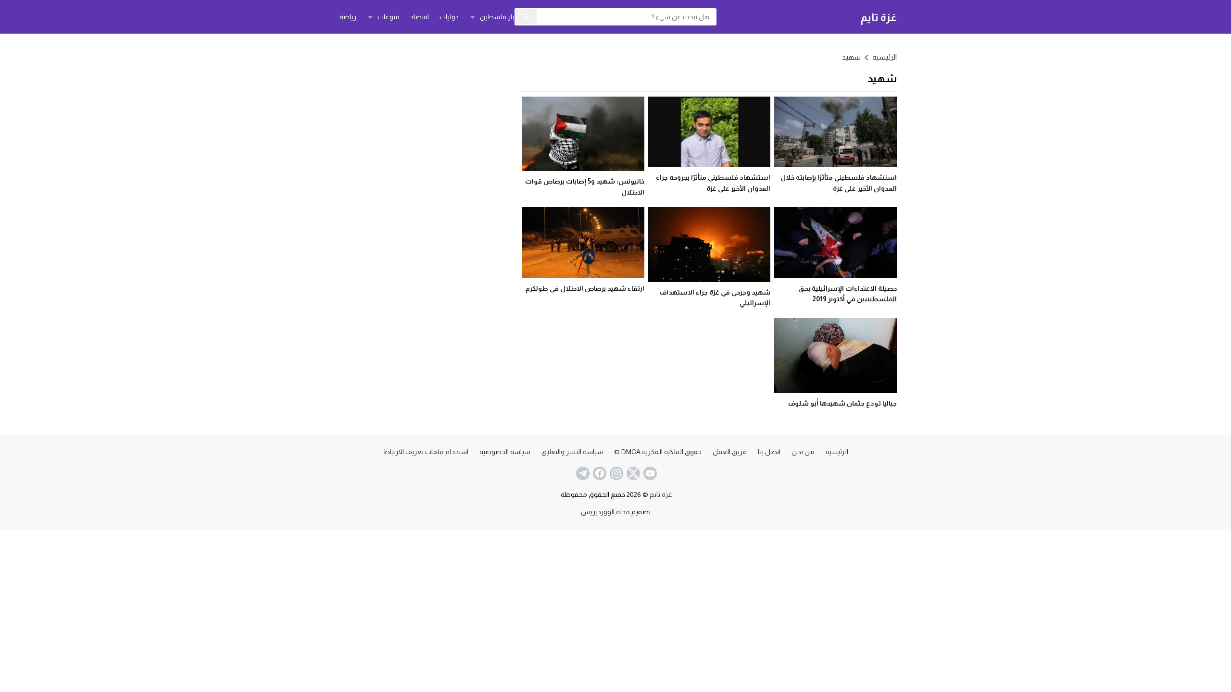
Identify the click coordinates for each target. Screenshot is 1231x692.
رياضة (347, 17)
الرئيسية (837, 452)
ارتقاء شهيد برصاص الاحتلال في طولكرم (585, 288)
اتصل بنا (769, 452)
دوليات (449, 17)
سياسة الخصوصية (504, 452)
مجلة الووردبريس (605, 512)
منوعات (388, 17)
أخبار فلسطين (500, 17)
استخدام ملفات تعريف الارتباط (425, 452)
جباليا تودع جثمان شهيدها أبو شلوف (842, 403)
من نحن (803, 452)
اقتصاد (419, 17)
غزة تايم (879, 17)
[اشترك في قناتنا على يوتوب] (649, 473)
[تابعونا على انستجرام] (615, 473)
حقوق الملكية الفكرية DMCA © (658, 452)
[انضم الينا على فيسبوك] (598, 473)
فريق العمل (730, 452)
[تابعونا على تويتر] (632, 473)
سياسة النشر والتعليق (572, 452)
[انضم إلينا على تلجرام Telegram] (582, 473)
